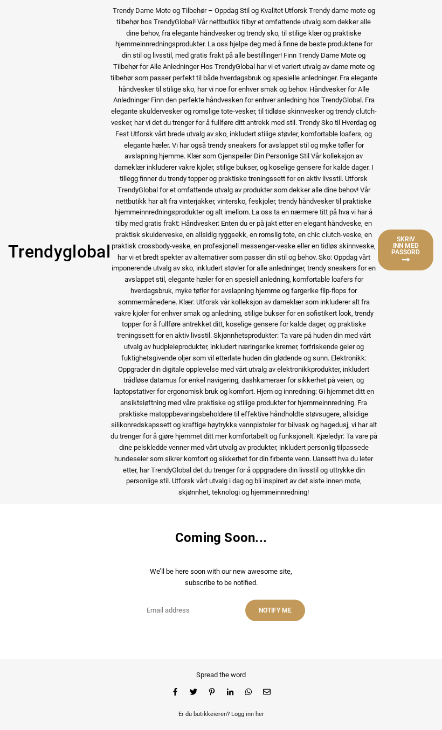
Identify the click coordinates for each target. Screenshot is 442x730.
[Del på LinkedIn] (230, 692)
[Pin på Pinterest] (212, 692)
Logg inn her (247, 714)
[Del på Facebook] (175, 692)
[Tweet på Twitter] (193, 692)
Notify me (275, 610)
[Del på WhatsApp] (248, 692)
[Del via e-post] (267, 692)
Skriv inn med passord (405, 245)
